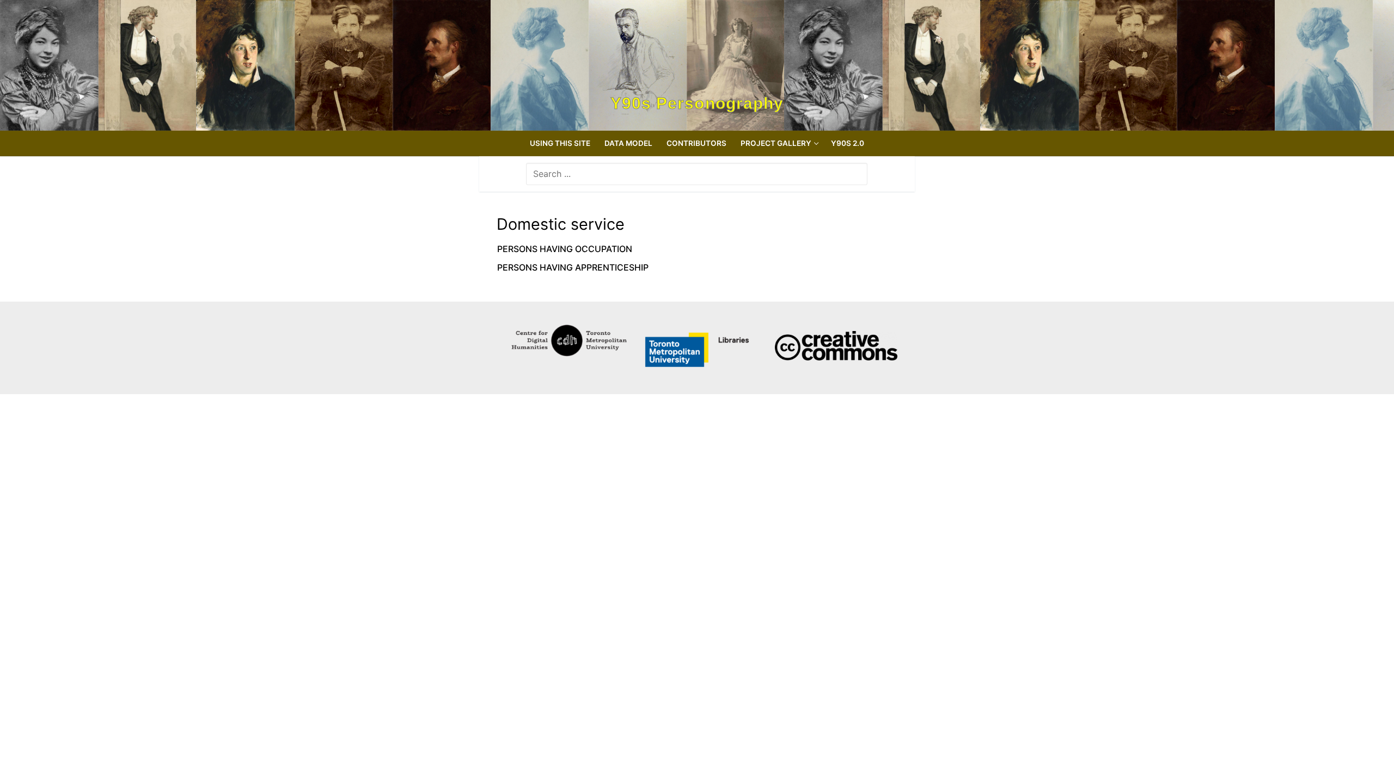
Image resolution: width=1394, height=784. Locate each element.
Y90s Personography (697, 103)
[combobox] (697, 173)
